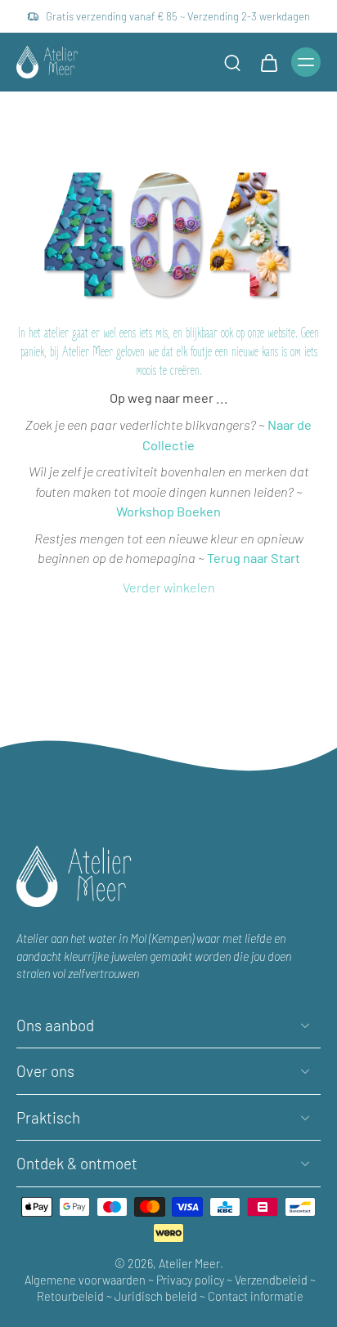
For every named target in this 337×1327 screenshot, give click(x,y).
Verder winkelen (169, 587)
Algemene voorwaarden (86, 1279)
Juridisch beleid (157, 1295)
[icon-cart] (268, 62)
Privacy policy (190, 1279)
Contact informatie (255, 1295)
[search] (232, 62)
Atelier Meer (189, 1264)
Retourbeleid (70, 1295)
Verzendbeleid (272, 1279)
